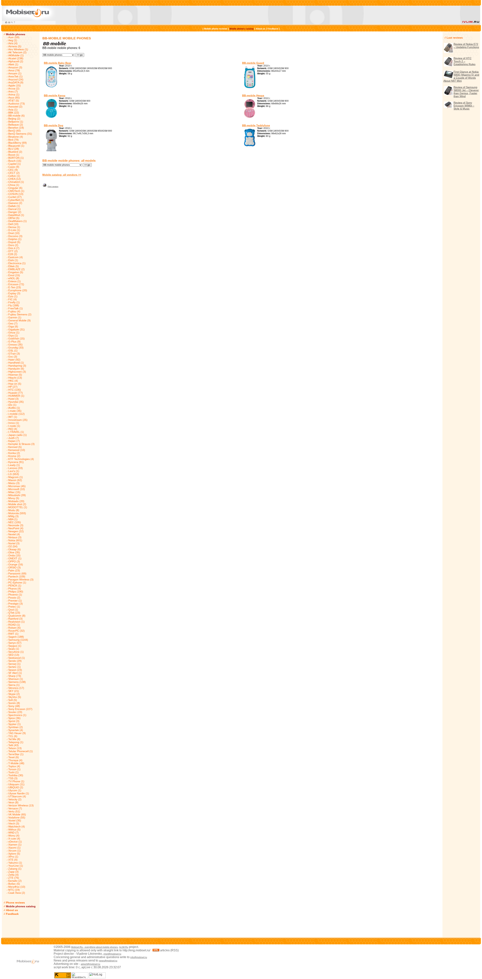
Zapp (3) (13, 871)
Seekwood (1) (16, 657)
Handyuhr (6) (16, 368)
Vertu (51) (14, 811)
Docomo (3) (15, 236)
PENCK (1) (14, 585)
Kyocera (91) (16, 462)
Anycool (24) (15, 79)
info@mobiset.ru (138, 957)
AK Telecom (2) (17, 52)
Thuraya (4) (15, 760)
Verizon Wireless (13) (21, 805)
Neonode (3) (15, 525)
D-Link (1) (14, 230)
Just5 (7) (13, 437)
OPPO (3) (14, 561)
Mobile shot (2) (17, 504)
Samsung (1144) (18, 639)
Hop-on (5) (14, 383)
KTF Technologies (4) (21, 459)
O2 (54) (13, 546)
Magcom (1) (15, 477)
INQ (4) (12, 428)
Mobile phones (15, 34)
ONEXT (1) (14, 558)
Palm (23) (14, 570)
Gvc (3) (12, 356)
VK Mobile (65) (17, 814)
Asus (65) (14, 97)
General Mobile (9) (19, 320)
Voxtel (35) (14, 820)
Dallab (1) (14, 205)
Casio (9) (13, 166)
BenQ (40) (14, 130)
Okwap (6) (14, 549)
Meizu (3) (14, 483)
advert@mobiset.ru (90, 964)
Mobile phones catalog (241, 28)
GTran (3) (14, 353)
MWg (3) (13, 516)
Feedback (273, 28)
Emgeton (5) (15, 272)
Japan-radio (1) (17, 434)
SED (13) (13, 654)
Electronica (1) (17, 263)
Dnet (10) (14, 233)
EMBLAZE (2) (16, 269)
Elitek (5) (13, 266)
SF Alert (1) (15, 672)
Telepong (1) (15, 742)
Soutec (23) (15, 712)
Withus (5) (14, 829)
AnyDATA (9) (15, 82)
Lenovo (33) (15, 468)
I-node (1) (14, 425)
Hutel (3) (13, 398)
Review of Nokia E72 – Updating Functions (466, 46)
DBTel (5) (13, 218)
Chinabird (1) (16, 181)
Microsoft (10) (16, 489)
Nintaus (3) (14, 537)
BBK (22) (13, 112)
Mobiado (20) (16, 501)
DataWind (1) (16, 215)
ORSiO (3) (14, 567)
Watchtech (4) (16, 826)
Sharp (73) (14, 675)
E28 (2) (12, 254)
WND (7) (13, 832)
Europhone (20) (17, 290)
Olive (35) (14, 552)
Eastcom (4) (15, 257)
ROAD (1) (14, 624)
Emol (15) (14, 275)
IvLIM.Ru (123, 947)
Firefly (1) (14, 302)
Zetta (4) (13, 874)
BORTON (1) (16, 157)
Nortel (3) (14, 543)
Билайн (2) (15, 880)
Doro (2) (13, 245)
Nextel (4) (14, 534)
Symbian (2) (15, 727)
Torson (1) (14, 769)
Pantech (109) (16, 576)
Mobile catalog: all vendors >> (61, 174)
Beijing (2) (14, 118)
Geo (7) (13, 323)
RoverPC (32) (16, 630)
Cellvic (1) (14, 175)
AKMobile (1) (16, 55)
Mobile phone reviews (215, 28)
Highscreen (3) (17, 371)
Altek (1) (13, 64)
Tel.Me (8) (14, 739)
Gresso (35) (15, 344)
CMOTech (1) (16, 190)
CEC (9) (13, 169)
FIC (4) (12, 299)
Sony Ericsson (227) (20, 709)
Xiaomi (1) (14, 847)
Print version (53, 186)
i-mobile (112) (16, 413)
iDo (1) (12, 404)
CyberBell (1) (16, 199)
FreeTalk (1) (15, 308)
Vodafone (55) (16, 817)
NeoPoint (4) (15, 528)
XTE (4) (13, 859)
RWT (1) (13, 633)
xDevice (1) (15, 841)
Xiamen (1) (14, 844)
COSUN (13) (15, 193)
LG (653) (13, 474)
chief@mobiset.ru (112, 954)
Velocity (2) (14, 799)
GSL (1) (13, 350)
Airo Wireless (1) (18, 49)
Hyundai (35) (16, 401)
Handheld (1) (16, 362)
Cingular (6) (15, 187)
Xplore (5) (14, 853)
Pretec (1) (14, 606)
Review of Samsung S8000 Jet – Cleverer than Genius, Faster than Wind (466, 92)
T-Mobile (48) (16, 763)
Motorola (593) (17, 513)
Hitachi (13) (15, 377)
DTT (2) (13, 251)
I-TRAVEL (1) (16, 431)
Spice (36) (14, 718)
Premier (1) (15, 600)
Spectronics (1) (17, 715)
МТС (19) (14, 889)
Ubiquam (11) (16, 784)
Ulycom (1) (14, 790)
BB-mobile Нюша (253, 95)
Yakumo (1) (15, 862)
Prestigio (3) (15, 603)
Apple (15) (14, 85)
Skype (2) (14, 693)
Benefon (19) (16, 127)
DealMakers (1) (17, 221)
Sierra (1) (14, 684)
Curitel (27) (15, 196)
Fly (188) (13, 305)
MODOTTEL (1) (17, 507)
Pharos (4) (14, 588)
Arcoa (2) (13, 88)
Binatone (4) (15, 136)
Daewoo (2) (15, 202)
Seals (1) (13, 648)
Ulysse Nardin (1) (18, 793)
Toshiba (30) (15, 775)
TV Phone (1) (16, 781)
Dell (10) (13, 224)
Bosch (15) (14, 160)
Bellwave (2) (15, 124)
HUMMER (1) (16, 395)
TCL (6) (12, 736)
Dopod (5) (14, 242)
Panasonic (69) (17, 573)
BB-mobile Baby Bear (57, 62)
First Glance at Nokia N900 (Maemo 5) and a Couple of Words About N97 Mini (461, 76)
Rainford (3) (15, 618)
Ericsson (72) (16, 284)
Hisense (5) (15, 374)
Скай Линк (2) (16, 892)
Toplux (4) (14, 766)
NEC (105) (14, 522)
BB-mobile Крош (54, 95)
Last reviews (455, 37)
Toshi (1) (13, 772)
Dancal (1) (14, 208)
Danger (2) (14, 211)
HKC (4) (13, 380)
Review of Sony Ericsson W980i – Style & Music (464, 105)
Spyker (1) (14, 724)
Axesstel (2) (15, 106)
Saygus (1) (14, 645)
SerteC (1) (14, 666)
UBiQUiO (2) (15, 787)
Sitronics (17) (16, 687)
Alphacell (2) (15, 61)
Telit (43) (13, 745)
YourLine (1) (15, 865)
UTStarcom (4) (17, 796)
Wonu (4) (13, 835)
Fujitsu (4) (14, 311)
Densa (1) (14, 227)
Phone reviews (15, 902)
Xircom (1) (14, 850)
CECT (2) (14, 172)
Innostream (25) (17, 419)
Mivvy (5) (13, 498)
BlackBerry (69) (17, 142)
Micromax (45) (17, 486)
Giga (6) (13, 326)
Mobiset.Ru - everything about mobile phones (94, 947)
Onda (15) (14, 555)
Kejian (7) (14, 440)
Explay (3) (14, 293)
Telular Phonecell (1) (20, 751)
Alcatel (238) (15, 58)
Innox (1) (13, 422)
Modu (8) (13, 510)
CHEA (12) (14, 178)
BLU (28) (13, 148)
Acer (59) (13, 37)
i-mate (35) (14, 410)
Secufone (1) (16, 651)
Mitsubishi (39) (17, 495)
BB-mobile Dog (53, 125)
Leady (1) (14, 465)
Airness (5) (14, 46)
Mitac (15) (14, 492)
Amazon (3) (15, 67)
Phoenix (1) (15, 594)
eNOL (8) (13, 278)
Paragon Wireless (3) (21, 579)
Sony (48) (14, 706)
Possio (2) (14, 597)
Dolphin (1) (14, 239)
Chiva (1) (13, 184)
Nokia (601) (15, 540)
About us (260, 28)
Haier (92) (14, 359)
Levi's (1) (13, 471)
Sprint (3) (13, 721)
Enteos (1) (14, 281)
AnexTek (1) (15, 76)
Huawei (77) (15, 392)
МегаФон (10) (16, 886)
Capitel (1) (14, 163)
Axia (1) (13, 109)
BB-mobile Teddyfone (256, 125)
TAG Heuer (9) (17, 733)
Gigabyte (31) (16, 329)
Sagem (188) (16, 636)
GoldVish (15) (16, 338)
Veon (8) (13, 802)
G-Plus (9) (14, 341)
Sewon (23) (15, 669)
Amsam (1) (14, 73)
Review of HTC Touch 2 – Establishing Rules (464, 61)
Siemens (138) (17, 681)
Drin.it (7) (13, 248)
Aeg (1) (12, 40)
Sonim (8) (14, 703)
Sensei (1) (14, 663)
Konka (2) (14, 452)
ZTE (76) (13, 877)
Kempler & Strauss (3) (21, 443)
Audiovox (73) (16, 103)
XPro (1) (13, 856)
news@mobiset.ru (108, 960)
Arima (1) (13, 94)
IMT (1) (12, 416)
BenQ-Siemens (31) (20, 133)
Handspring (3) (17, 365)
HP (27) (13, 386)
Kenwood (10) (16, 449)
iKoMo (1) (14, 407)
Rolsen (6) (14, 627)
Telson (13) (15, 748)
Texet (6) (13, 757)
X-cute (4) (14, 838)
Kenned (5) (15, 446)
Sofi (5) (12, 699)
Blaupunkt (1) (16, 145)
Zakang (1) (14, 868)
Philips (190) (15, 591)
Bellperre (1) (15, 121)
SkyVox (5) (14, 696)
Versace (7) (15, 808)
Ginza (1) (13, 332)
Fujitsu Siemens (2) (19, 314)
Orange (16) (15, 564)
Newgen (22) (16, 531)
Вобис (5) (14, 883)
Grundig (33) (16, 347)
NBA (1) (13, 519)
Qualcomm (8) (16, 615)
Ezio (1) (13, 296)
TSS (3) (13, 778)
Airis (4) (13, 43)
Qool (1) (13, 609)
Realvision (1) (16, 621)
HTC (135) (14, 389)
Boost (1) (13, 154)
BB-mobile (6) (16, 115)
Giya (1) (13, 335)
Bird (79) (13, 139)
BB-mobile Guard (253, 62)
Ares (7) (13, 91)
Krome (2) (14, 455)
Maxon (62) (15, 480)
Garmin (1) (14, 317)
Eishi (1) (13, 260)
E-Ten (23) (14, 287)
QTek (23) (14, 612)
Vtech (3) (13, 823)
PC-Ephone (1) (17, 582)
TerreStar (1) (16, 754)
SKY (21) (13, 690)
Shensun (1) (15, 678)
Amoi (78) (14, 70)
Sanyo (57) (14, 642)
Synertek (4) (15, 730)
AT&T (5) (13, 100)
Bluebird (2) (15, 151)
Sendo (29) (15, 660)
